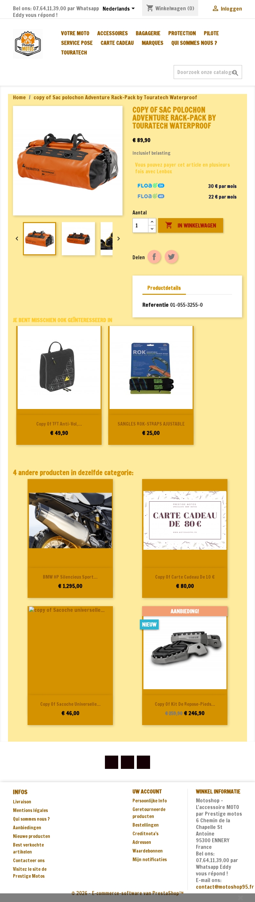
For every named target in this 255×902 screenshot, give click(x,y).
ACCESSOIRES (112, 33)
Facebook (111, 762)
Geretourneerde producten (148, 813)
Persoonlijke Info (149, 800)
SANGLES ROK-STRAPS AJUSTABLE (151, 424)
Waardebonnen (147, 851)
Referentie (155, 304)
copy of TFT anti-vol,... (59, 424)
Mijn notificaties (149, 859)
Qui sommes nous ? (194, 42)
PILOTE (211, 33)
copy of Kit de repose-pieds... (185, 704)
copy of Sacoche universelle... (70, 704)
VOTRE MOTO (75, 33)
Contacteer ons (28, 860)
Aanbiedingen (27, 827)
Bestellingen (145, 825)
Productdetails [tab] (164, 288)
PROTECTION (182, 33)
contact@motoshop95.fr (225, 886)
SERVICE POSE (77, 42)
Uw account (147, 791)
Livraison (22, 801)
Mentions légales (30, 810)
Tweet (171, 256)
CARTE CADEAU (117, 42)
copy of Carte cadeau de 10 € (184, 577)
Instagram (143, 762)
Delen (154, 256)
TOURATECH (74, 52)
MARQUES (152, 42)
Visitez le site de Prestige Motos (29, 872)
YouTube (127, 762)
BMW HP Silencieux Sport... (70, 577)
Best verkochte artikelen (28, 848)
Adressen (141, 842)
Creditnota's (145, 833)
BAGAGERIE (148, 33)
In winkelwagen (190, 225)
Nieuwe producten (31, 836)
